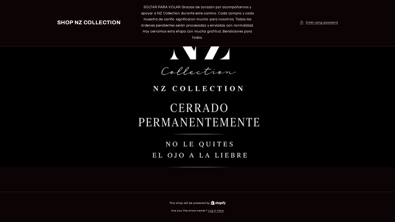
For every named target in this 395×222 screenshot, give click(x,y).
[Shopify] (218, 203)
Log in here (216, 210)
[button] (319, 22)
